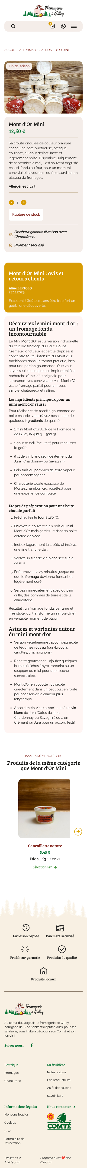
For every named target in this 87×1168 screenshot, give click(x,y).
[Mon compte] (63, 26)
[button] (78, 831)
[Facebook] (31, 1045)
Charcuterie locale (28, 484)
